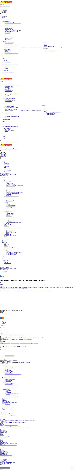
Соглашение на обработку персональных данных (8, 443)
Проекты (1, 434)
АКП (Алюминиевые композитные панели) (61, 287)
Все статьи (2, 424)
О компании (6, 244)
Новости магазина (4, 414)
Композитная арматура (50, 287)
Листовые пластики (9, 183)
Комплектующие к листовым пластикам (14, 287)
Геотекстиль (44, 287)
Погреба (23, 288)
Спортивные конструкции (4, 436)
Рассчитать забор (3, 430)
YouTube (5, 272)
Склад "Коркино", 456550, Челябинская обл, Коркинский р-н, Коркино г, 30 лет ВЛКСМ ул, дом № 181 (18, 344)
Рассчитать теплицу (3, 431)
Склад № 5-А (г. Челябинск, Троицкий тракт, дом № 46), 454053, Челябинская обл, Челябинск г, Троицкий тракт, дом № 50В (21, 337)
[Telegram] (3, 276)
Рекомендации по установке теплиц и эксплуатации (9, 425)
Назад (5, 160)
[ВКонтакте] (1, 276)
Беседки (40, 287)
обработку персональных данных (12, 362)
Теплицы (8, 204)
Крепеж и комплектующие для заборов (15, 218)
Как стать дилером (3, 442)
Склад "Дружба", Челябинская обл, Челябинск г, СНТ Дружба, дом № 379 (13, 346)
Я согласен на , (16, 362)
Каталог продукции (3, 432)
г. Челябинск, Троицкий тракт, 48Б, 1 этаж (8, 174)
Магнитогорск (6, 164)
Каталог (5, 180)
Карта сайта (2, 464)
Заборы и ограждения (10, 213)
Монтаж (1, 433)
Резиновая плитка (8, 288)
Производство (2, 438)
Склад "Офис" (2, 341)
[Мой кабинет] (0, 13)
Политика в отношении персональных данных (8, 445)
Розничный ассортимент (10, 230)
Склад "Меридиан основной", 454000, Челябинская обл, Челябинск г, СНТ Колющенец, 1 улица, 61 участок (19, 343)
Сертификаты (2, 439)
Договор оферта (3, 444)
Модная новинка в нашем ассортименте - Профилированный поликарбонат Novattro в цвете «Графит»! (18, 420)
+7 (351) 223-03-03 (3, 10)
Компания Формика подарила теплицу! (7, 418)
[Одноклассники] (2, 276)
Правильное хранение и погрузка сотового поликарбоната (10, 426)
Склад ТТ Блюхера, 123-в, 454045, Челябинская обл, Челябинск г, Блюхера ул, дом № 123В (16, 339)
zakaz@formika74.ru (4, 175)
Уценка (26, 288)
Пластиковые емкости (35, 287)
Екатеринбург (6, 163)
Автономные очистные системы (16, 288)
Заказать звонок (3, 156)
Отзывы (1, 441)
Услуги (7, 251)
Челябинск (6, 162)
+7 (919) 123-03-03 (3, 11)
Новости (1, 440)
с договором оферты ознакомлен (24, 362)
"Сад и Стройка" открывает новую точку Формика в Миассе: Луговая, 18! (13, 422)
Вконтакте (5, 271)
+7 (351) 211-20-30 (3, 9)
